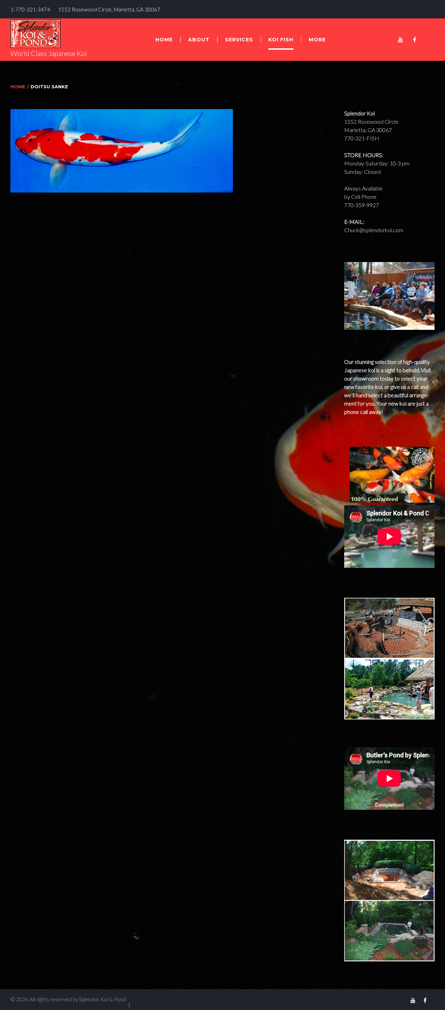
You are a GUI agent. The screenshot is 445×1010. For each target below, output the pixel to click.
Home (164, 39)
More (317, 39)
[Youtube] (400, 39)
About (199, 39)
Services (239, 39)
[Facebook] (414, 39)
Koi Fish (280, 39)
